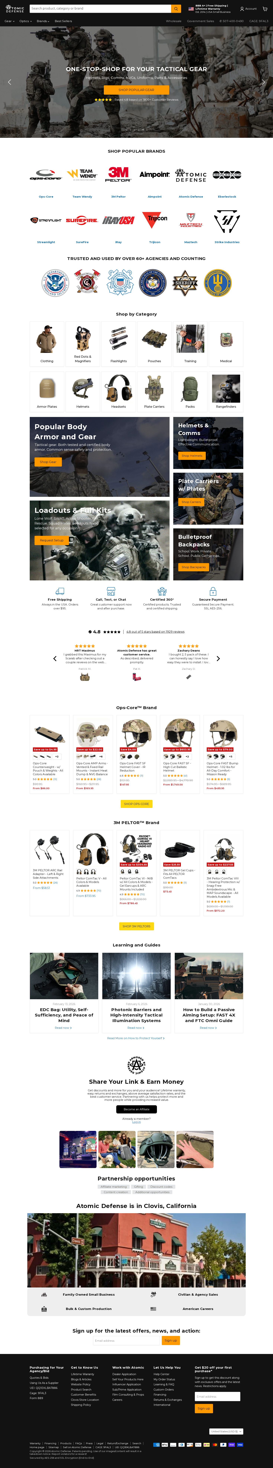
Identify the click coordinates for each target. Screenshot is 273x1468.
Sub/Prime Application (127, 1389)
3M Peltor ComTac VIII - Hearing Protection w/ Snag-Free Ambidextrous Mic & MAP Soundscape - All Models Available (223, 887)
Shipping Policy (81, 1405)
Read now (62, 1027)
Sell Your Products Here (128, 1379)
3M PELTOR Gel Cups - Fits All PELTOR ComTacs (179, 873)
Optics (25, 21)
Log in (136, 1122)
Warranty (35, 1443)
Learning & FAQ (164, 1384)
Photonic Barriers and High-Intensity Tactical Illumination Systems (136, 1015)
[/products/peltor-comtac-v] (93, 850)
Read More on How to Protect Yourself (135, 1038)
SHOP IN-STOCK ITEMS (195, 94)
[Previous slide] (10, 82)
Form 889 (36, 1398)
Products (65, 1443)
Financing (160, 1394)
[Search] (176, 9)
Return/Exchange (117, 1443)
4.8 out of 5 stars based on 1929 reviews (155, 632)
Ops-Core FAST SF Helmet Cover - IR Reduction (133, 766)
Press (89, 1443)
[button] (55, 658)
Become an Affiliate (137, 1109)
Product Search (81, 1389)
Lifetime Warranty (82, 1374)
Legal (100, 1443)
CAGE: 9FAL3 (258, 21)
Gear (8, 21)
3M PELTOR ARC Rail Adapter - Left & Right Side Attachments (48, 873)
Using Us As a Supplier (44, 1383)
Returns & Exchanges (168, 1400)
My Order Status (164, 1379)
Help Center (161, 1374)
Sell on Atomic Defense (77, 1447)
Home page (37, 1447)
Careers (117, 1400)
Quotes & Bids (39, 1377)
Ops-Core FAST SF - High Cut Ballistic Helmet (177, 766)
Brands (42, 21)
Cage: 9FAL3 (38, 1393)
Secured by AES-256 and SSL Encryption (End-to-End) (62, 1457)
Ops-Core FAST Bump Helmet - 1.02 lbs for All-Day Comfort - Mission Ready (222, 768)
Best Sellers (63, 21)
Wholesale (174, 21)
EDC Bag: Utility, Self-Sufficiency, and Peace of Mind (64, 1015)
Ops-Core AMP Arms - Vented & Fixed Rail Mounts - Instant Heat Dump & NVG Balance (92, 768)
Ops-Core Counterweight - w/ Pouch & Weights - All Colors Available (48, 768)
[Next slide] (262, 82)
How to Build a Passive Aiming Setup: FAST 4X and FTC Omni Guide (209, 1015)
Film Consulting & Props (128, 1394)
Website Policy (80, 1384)
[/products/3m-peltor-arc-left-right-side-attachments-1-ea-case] (49, 850)
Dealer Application (124, 1374)
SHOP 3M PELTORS (136, 926)
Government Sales (200, 21)
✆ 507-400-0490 (232, 21)
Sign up (171, 1340)
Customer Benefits (83, 1394)
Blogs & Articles (81, 1379)
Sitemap (53, 1447)
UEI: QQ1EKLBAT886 (43, 1388)
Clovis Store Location (85, 1400)
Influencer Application (126, 1384)
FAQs (78, 1443)
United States (224, 1431)
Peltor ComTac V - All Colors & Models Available (91, 882)
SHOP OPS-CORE (136, 804)
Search (136, 1443)
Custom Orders (164, 1389)
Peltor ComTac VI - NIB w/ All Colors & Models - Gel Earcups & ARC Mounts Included (136, 884)
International (162, 1405)
